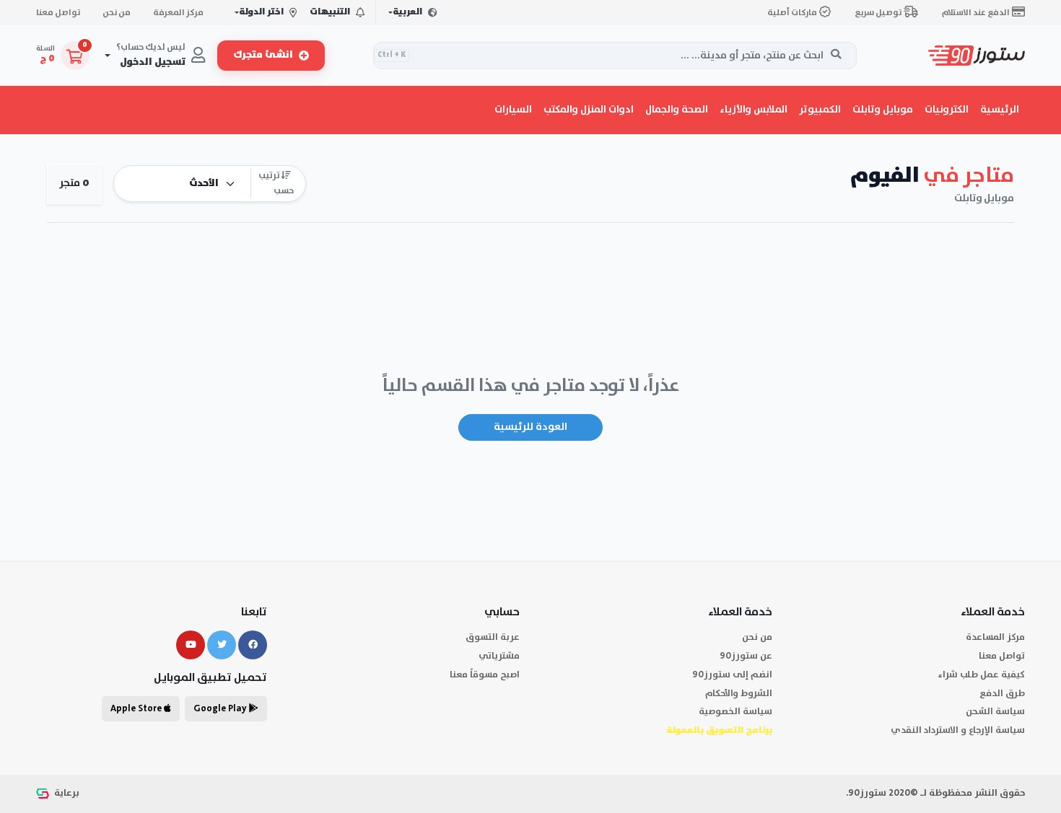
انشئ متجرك (263, 55)
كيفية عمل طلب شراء (981, 674)
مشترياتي (499, 656)
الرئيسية (999, 110)
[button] (946, 110)
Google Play (221, 708)
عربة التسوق (493, 637)
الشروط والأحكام (738, 693)
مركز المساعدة (995, 637)
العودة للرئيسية (530, 427)
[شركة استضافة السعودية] (44, 793)
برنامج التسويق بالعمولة (719, 730)
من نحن (116, 12)
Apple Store (137, 708)
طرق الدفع (1002, 693)
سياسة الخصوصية (735, 711)
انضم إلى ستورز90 (732, 674)
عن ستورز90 (746, 656)
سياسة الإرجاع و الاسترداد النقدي (958, 730)
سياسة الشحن (995, 711)
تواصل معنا (58, 12)
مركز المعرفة (178, 12)
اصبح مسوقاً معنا (485, 674)
